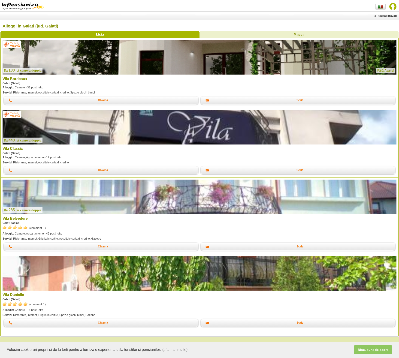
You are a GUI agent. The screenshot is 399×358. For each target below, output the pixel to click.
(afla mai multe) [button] (174, 350)
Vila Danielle (13, 295)
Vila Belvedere (15, 218)
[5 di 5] (15, 227)
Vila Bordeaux (15, 79)
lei (22, 70)
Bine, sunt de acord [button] (373, 350)
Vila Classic (13, 148)
